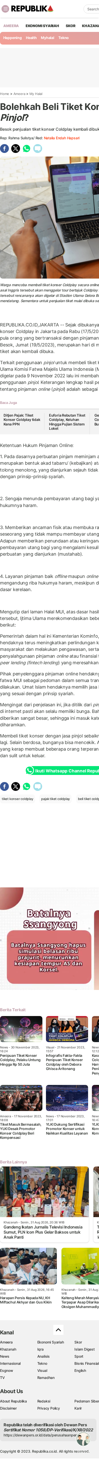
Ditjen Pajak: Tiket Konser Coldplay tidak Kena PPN (22, 419)
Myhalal (47, 37)
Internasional (10, 1363)
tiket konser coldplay (17, 799)
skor (70, 26)
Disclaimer (8, 1408)
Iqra (40, 1349)
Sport (78, 1356)
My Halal (35, 94)
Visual (42, 1370)
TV (2, 1377)
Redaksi (44, 1401)
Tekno (63, 37)
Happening (12, 37)
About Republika (13, 1401)
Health (31, 37)
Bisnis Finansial (86, 1363)
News (4, 1356)
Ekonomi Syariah (42, 26)
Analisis (43, 1356)
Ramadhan (46, 1377)
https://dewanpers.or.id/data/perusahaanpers (41, 1435)
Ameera (19, 94)
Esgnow (6, 1370)
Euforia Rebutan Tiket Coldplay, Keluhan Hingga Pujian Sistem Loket (67, 422)
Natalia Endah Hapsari (62, 138)
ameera (11, 26)
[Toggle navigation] (5, 9)
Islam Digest (84, 1349)
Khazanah (8, 1349)
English (80, 1370)
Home (4, 94)
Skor (78, 1342)
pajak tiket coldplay (55, 799)
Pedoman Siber (86, 1401)
